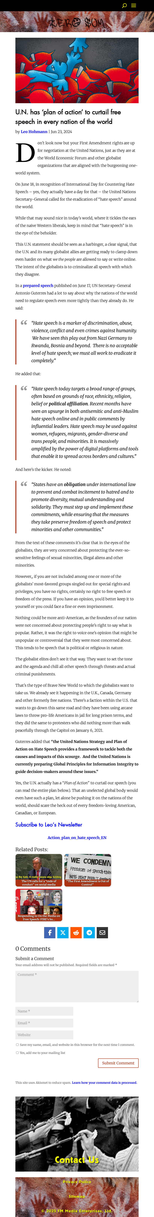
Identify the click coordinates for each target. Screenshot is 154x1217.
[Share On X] (63, 932)
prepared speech (38, 285)
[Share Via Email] (102, 932)
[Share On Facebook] (49, 932)
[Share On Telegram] (89, 932)
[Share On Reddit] (76, 932)
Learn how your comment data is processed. (104, 1083)
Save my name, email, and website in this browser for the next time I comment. (77, 1045)
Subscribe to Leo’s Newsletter (48, 824)
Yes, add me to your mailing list (42, 1053)
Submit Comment (118, 1063)
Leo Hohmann (34, 131)
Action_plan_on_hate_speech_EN (77, 837)
